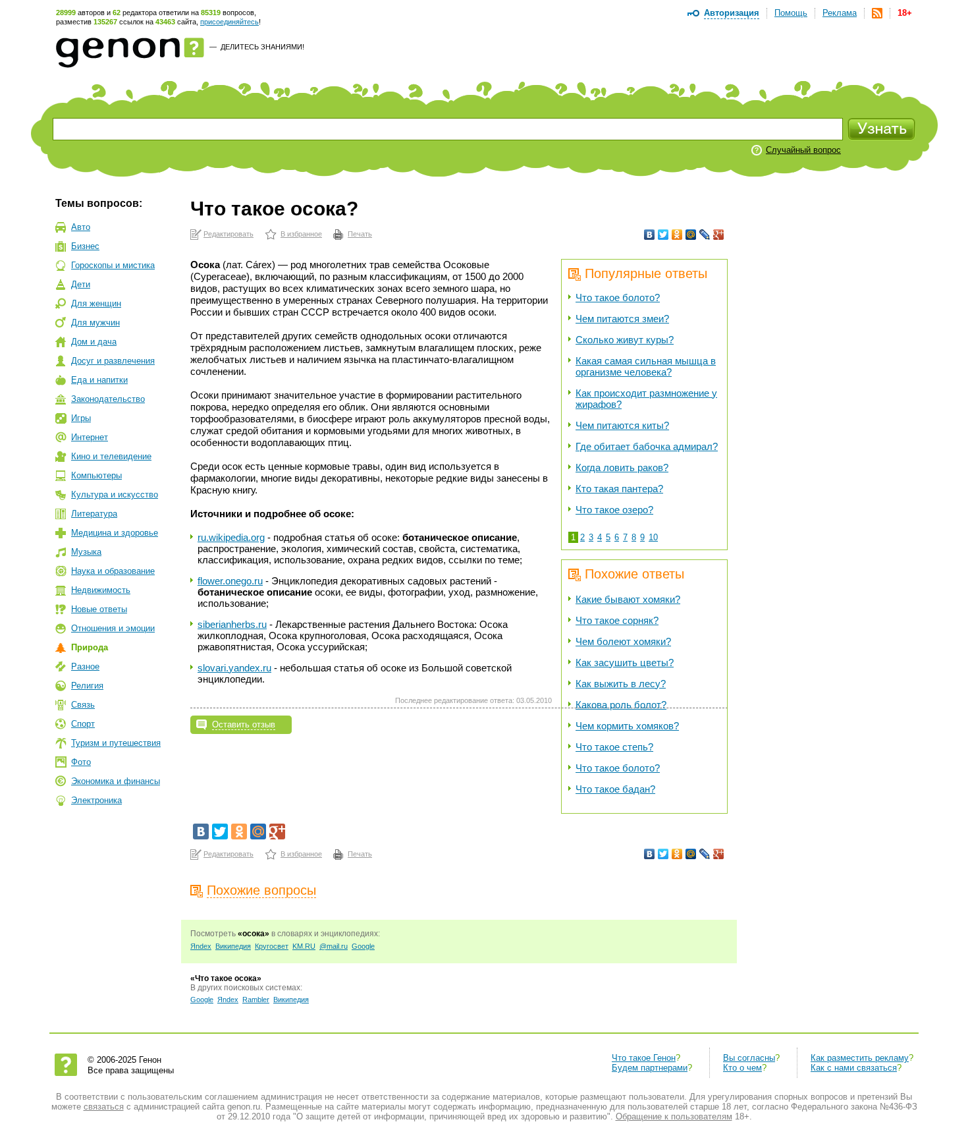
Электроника (96, 800)
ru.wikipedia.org (231, 537)
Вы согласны (749, 1058)
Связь (83, 705)
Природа (89, 647)
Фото (81, 762)
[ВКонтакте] (650, 234)
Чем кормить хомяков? (627, 725)
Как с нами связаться (854, 1068)
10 (653, 537)
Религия (87, 686)
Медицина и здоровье (114, 533)
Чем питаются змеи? (622, 318)
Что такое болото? (618, 297)
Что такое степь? (614, 746)
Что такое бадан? (615, 789)
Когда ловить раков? (622, 467)
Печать (360, 234)
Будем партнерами (649, 1068)
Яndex (200, 946)
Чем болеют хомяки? (623, 641)
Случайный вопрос (803, 150)
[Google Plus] (719, 234)
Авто (80, 227)
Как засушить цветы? (625, 662)
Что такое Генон (644, 1058)
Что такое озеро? (614, 509)
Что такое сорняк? (617, 620)
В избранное (301, 234)
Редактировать (228, 234)
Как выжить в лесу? (621, 683)
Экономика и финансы (115, 781)
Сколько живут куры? (625, 339)
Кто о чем (742, 1068)
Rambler (255, 999)
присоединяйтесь (229, 22)
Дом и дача (94, 342)
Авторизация (731, 13)
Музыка (86, 552)
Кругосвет (271, 946)
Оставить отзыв (243, 724)
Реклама (839, 13)
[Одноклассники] (677, 234)
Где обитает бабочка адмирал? (647, 446)
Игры (81, 418)
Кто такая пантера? (619, 488)
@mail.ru (333, 946)
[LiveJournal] (705, 234)
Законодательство (108, 399)
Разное (85, 666)
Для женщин (96, 303)
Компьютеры (96, 475)
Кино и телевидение (111, 456)
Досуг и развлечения (113, 361)
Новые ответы (99, 609)
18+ (905, 13)
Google (363, 946)
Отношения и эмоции (113, 628)
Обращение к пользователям (674, 1116)
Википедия (233, 946)
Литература (94, 514)
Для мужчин (95, 322)
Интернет (89, 437)
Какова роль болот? (621, 704)
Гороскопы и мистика (113, 265)
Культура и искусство (114, 494)
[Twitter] (663, 234)
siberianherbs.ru (232, 624)
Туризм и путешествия (116, 743)
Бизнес (85, 246)
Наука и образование (113, 571)
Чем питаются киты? (622, 425)
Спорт (83, 724)
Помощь (790, 13)
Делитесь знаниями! (262, 47)
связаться (104, 1107)
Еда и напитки (99, 380)
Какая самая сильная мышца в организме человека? (646, 366)
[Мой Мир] (691, 234)
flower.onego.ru (230, 580)
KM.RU (303, 946)
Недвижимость (100, 590)
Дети (80, 284)
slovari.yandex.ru (234, 667)
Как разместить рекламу (860, 1058)
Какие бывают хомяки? (628, 599)
